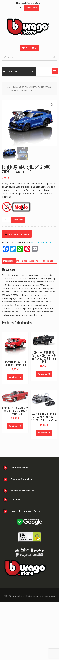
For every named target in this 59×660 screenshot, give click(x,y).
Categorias (13, 71)
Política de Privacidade (22, 490)
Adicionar (18, 219)
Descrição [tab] (8, 260)
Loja (15, 87)
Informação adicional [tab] (27, 260)
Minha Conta (31, 7)
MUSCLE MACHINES (27, 87)
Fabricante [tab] (47, 260)
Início (9, 87)
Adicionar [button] (13, 377)
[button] (55, 71)
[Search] (54, 57)
